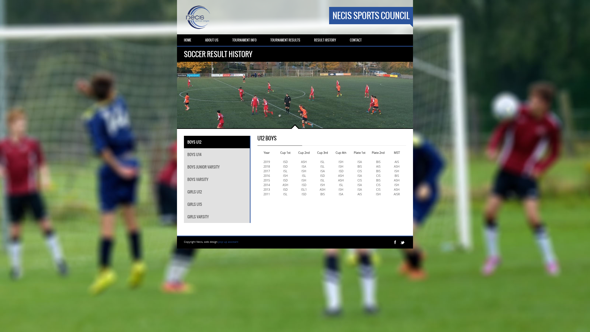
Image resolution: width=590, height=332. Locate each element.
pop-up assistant (228, 241)
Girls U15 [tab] (194, 204)
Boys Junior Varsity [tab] (203, 167)
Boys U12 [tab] (194, 142)
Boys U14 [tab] (194, 154)
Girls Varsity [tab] (198, 216)
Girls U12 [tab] (194, 192)
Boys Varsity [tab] (197, 179)
